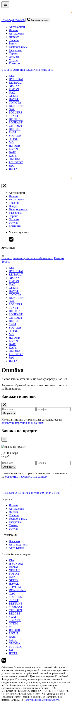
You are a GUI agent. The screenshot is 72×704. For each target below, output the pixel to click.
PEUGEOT (16, 162)
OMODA (14, 159)
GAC (12, 109)
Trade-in (14, 40)
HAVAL (14, 99)
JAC (11, 165)
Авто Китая (16, 547)
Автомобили (17, 26)
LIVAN (13, 149)
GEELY (13, 95)
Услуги (13, 60)
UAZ (12, 92)
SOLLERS (15, 112)
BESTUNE (16, 119)
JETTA (13, 169)
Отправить (9, 413)
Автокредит (16, 33)
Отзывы (14, 56)
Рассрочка (15, 50)
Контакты (15, 63)
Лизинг (13, 30)
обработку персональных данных (22, 422)
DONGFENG (17, 105)
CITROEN (15, 125)
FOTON (14, 89)
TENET (13, 115)
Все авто (6, 69)
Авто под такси (23, 69)
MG (11, 142)
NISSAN (14, 85)
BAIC (12, 152)
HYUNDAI (16, 79)
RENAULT (16, 82)
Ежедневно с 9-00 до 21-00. (42, 492)
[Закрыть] (4, 186)
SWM (12, 132)
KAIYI (13, 155)
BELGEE (14, 129)
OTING (13, 139)
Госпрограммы (18, 46)
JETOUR (14, 145)
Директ (13, 512)
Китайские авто (43, 69)
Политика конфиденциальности (41, 699)
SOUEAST (16, 122)
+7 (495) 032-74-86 (13, 20)
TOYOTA (15, 102)
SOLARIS (15, 135)
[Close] (2, 256)
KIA (11, 76)
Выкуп (13, 43)
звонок (39, 20)
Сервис (13, 53)
